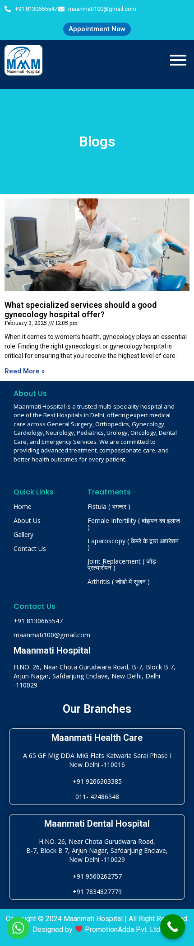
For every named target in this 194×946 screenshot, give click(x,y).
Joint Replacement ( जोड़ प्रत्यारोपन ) (122, 564)
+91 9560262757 (97, 876)
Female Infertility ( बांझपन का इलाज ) (134, 523)
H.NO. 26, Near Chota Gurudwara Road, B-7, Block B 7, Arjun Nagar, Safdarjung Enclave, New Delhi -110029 (97, 850)
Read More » (25, 371)
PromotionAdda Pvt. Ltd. (123, 929)
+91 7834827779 (97, 891)
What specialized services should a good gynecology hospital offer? (81, 310)
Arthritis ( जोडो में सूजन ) (119, 581)
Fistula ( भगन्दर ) (109, 506)
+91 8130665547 (38, 621)
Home (23, 506)
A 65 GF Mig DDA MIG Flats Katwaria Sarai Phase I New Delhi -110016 (97, 760)
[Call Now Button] (172, 926)
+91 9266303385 (97, 781)
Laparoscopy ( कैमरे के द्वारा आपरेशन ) (133, 544)
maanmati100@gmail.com (52, 635)
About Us (27, 520)
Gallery (23, 534)
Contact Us (30, 548)
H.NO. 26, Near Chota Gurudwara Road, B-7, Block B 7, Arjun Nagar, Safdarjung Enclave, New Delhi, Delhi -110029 (95, 676)
